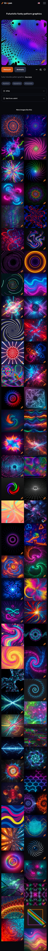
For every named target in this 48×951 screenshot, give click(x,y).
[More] (37, 70)
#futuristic (28, 83)
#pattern (6, 83)
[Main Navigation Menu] (44, 3)
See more (28, 77)
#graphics (17, 83)
